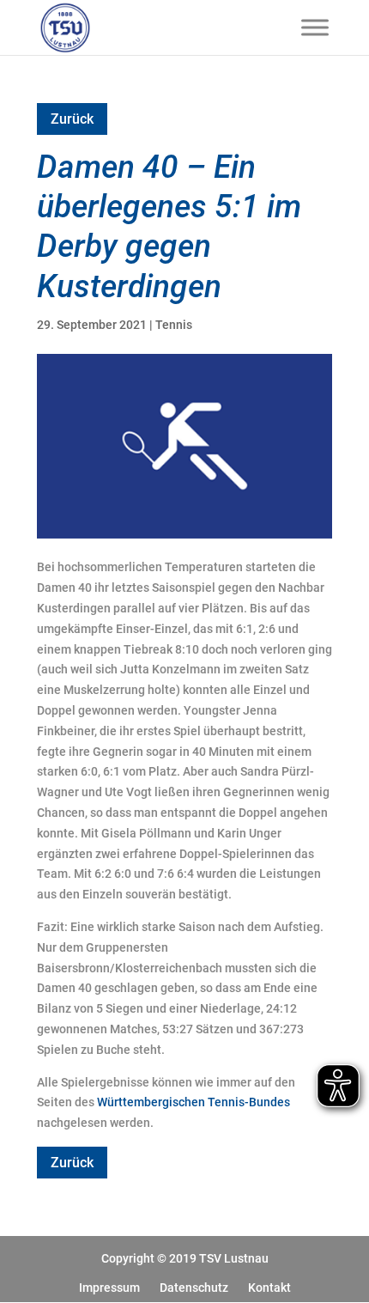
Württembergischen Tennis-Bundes (193, 1102)
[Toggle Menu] (315, 27)
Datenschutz (194, 1287)
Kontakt (269, 1287)
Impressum (109, 1287)
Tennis (173, 325)
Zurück (72, 119)
